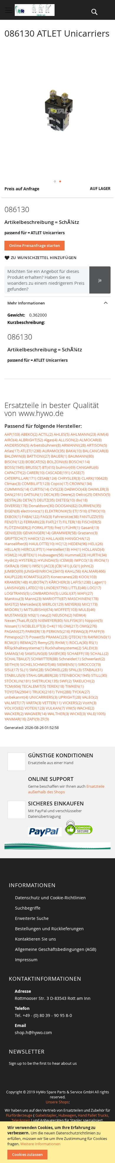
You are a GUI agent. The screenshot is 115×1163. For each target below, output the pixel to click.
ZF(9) (44, 719)
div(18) (82, 500)
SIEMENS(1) (67, 664)
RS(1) (93, 642)
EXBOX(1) (12, 516)
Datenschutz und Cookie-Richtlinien (50, 897)
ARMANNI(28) (74, 445)
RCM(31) (11, 642)
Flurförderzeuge (19, 1115)
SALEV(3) (90, 648)
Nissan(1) (12, 626)
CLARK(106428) (94, 478)
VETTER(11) (52, 702)
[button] (55, 181)
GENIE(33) (13, 532)
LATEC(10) (34, 587)
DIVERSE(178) (16, 505)
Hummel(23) (75, 555)
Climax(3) (12, 483)
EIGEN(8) (12, 511)
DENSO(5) (101, 494)
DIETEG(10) (65, 500)
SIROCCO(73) (89, 664)
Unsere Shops (57, 1102)
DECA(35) (52, 494)
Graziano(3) (88, 532)
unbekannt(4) (16, 697)
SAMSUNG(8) (36, 653)
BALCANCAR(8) (96, 450)
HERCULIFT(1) (33, 549)
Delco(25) (84, 494)
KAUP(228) (13, 576)
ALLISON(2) (68, 440)
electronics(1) (32, 511)
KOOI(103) (88, 576)
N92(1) (33, 615)
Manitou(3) (14, 598)
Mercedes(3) (30, 604)
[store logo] (35, 10)
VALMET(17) (14, 702)
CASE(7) (77, 472)
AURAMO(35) (53, 450)
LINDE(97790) (56, 587)
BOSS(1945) (14, 467)
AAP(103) (12, 434)
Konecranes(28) (64, 576)
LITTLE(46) (77, 587)
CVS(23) (56, 489)
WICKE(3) (78, 713)
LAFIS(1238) (81, 582)
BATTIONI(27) (38, 456)
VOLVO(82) (14, 708)
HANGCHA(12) (77, 538)
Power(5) (37, 637)
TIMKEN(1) (74, 686)
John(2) (87, 566)
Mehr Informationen (26, 303)
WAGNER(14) (35, 713)
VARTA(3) (33, 702)
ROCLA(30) (78, 642)
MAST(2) (11, 604)
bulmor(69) (65, 467)
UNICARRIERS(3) (43, 697)
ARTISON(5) (97, 445)
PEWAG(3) (79, 631)
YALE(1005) (96, 713)
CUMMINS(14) (16, 489)
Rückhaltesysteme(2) (63, 648)
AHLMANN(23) (83, 434)
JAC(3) (49, 566)
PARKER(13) (35, 631)
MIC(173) (90, 604)
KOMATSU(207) (37, 576)
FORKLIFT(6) (43, 527)
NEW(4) (79, 615)
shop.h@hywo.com (33, 1032)
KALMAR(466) (94, 571)
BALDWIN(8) (15, 456)
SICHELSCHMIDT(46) (38, 664)
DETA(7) (29, 500)
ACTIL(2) (45, 434)
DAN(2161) (13, 494)
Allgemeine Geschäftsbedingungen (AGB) (55, 949)
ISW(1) (25, 566)
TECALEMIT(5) (34, 686)
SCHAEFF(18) (78, 653)
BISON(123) (14, 461)
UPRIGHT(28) (69, 697)
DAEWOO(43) (75, 489)
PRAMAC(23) (57, 637)
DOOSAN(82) (66, 505)
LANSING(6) (14, 587)
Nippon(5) (94, 620)
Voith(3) (89, 702)
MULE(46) (86, 609)
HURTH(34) (97, 555)
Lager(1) (99, 582)
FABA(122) (31, 516)
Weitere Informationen (40, 1143)
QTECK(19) (77, 637)
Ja (99, 280)
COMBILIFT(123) (36, 483)
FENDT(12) (13, 522)
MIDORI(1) (13, 609)
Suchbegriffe (27, 908)
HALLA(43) (55, 538)
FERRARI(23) (34, 522)
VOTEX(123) (34, 708)
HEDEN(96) (77, 543)
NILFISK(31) (74, 620)
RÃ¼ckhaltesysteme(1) (24, 648)
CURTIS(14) (39, 489)
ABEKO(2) (29, 434)
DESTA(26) (13, 500)
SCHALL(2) (99, 653)
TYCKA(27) (81, 691)
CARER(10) (36, 472)
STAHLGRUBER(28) (42, 675)
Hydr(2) (11, 560)
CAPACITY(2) (15, 472)
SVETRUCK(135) (45, 681)
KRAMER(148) (16, 582)
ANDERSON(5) (16, 445)
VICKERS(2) (72, 702)
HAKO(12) (36, 538)
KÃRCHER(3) (59, 582)
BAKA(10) (74, 450)
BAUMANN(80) (81, 456)
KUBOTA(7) (38, 582)
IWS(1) (37, 566)
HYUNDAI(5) (48, 560)
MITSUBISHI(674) (38, 609)
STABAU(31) (93, 669)
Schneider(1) (70, 658)
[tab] (57, 303)
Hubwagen (67, 1115)
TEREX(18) (55, 686)
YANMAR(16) (15, 719)
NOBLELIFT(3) (34, 626)
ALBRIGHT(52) (31, 440)
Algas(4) (51, 440)
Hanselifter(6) (16, 543)
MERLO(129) (53, 604)
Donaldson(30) (41, 505)
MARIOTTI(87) (54, 598)
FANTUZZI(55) (92, 516)
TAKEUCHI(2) (84, 681)
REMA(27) (28, 642)
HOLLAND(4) (93, 549)
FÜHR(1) (72, 527)
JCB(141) (62, 566)
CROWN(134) (80, 483)
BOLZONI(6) (57, 461)
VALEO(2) (90, 697)
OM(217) (70, 626)
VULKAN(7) (55, 708)
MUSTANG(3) (15, 615)
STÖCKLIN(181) (17, 681)
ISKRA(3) (11, 566)
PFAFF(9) (96, 631)
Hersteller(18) (58, 549)
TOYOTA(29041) (17, 691)
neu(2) (45, 615)
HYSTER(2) (28, 560)
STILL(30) (99, 675)
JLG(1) (75, 566)
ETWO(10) (96, 511)
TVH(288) (63, 691)
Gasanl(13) (90, 527)
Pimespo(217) (16, 637)
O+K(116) (55, 626)
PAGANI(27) (14, 631)
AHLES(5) (62, 434)
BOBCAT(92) (35, 461)
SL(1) (24, 669)
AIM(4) (103, 434)
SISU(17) (11, 669)
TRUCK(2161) (43, 691)
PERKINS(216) (58, 631)
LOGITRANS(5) (16, 593)
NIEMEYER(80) (50, 620)
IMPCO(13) (83, 560)
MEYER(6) (73, 604)
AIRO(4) (11, 440)
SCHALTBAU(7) (17, 658)
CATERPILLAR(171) (20, 478)
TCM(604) (12, 686)
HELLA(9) (12, 549)
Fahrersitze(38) (66, 516)
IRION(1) (101, 560)
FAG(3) (46, 516)
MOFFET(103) (66, 609)
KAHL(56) (73, 571)
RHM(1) (61, 642)
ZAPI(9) (33, 719)
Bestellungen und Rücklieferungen (49, 928)
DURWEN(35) (89, 505)
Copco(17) (59, 483)
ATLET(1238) (30, 450)
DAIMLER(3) (98, 489)
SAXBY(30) (57, 653)
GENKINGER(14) (36, 532)
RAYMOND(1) (99, 637)
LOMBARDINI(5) (44, 593)
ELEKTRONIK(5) (58, 511)
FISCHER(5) (91, 522)
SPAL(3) (75, 669)
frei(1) (60, 527)
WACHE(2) (85, 708)
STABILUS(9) (14, 675)
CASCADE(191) (57, 472)
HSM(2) (10, 555)
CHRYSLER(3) (69, 478)
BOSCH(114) (79, 461)
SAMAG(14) (14, 653)
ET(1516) (80, 511)
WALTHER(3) (58, 713)
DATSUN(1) (33, 494)
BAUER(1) (59, 456)
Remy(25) (46, 642)
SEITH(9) (11, 664)
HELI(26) (95, 543)
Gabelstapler (46, 1115)
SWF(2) (66, 681)
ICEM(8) (66, 560)
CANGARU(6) (87, 467)
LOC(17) (94, 587)
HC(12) (61, 543)
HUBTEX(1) (27, 555)
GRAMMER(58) (64, 532)
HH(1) (76, 549)
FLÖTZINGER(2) (17, 527)
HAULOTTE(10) (42, 543)
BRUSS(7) (33, 467)
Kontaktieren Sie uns (35, 939)
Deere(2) (67, 494)
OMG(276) (88, 626)
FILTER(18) (72, 522)
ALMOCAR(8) (90, 440)
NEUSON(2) (62, 615)
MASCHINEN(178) (83, 598)
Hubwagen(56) (51, 555)
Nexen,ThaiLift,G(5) (20, 620)
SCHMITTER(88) (44, 658)
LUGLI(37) (67, 593)
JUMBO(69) (13, 571)
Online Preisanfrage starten (34, 245)
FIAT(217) (54, 522)
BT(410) (48, 467)
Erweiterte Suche (32, 918)
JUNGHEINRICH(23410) (44, 571)
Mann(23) (33, 598)
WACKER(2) (14, 713)
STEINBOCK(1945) (74, 675)
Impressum (26, 959)
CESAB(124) (47, 478)
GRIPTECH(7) (15, 538)
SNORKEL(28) (56, 669)
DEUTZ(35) (46, 500)
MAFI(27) (85, 593)
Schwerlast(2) (93, 658)
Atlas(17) (11, 450)
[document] (58, 1142)
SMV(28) (36, 669)
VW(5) (71, 708)
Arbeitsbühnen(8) (45, 445)
